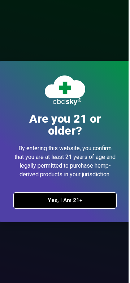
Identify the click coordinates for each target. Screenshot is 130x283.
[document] (65, 141)
